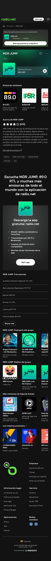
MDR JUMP (21, 72)
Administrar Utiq (10, 506)
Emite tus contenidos (37, 481)
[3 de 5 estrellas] (11, 124)
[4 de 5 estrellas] (14, 124)
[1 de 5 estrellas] (4, 124)
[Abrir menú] (48, 19)
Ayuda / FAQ (33, 501)
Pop (5, 58)
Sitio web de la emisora (11, 150)
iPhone (6, 522)
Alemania (7, 161)
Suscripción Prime (36, 506)
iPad (5, 526)
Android (6, 530)
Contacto (32, 493)
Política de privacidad (11, 497)
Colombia (27, 541)
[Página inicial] (4, 26)
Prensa (32, 472)
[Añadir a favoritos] (41, 53)
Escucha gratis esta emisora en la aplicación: (21, 32)
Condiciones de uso (11, 493)
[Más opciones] (46, 53)
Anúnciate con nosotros (37, 476)
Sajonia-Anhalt (33, 157)
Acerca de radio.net (36, 468)
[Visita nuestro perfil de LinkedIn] (31, 524)
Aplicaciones (33, 497)
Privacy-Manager (10, 510)
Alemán (6, 157)
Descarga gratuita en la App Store (25, 43)
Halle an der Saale (19, 157)
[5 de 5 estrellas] (17, 124)
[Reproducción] (45, 71)
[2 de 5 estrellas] (7, 124)
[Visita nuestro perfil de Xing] (36, 524)
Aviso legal (8, 501)
